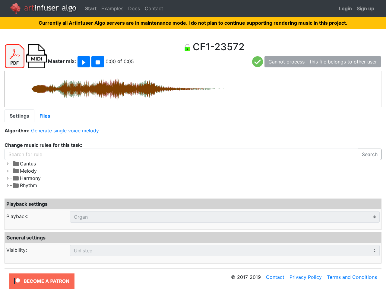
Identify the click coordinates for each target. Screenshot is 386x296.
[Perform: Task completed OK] (257, 61)
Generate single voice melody (65, 131)
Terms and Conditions (352, 277)
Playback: (17, 216)
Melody (28, 171)
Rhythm (28, 185)
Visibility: (16, 250)
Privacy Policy (306, 277)
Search (370, 154)
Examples (112, 8)
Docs (134, 8)
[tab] (19, 115)
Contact (154, 8)
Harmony (30, 178)
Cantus (28, 164)
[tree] (145, 174)
